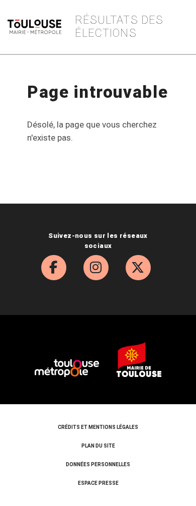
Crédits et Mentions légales (98, 427)
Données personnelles (98, 464)
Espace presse (98, 483)
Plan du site (98, 446)
